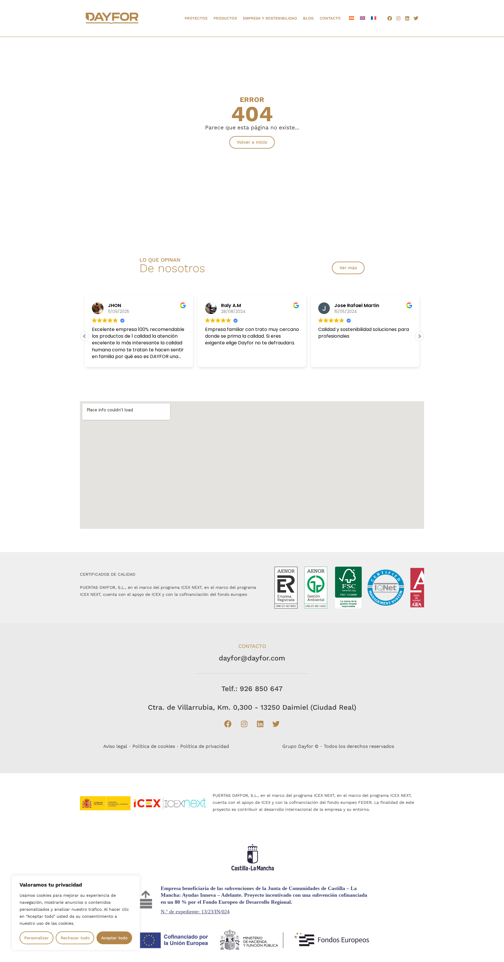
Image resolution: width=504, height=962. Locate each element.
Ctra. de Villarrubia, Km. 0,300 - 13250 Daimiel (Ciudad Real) (252, 707)
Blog (308, 18)
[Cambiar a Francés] (373, 18)
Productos (225, 18)
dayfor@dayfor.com (252, 658)
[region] (76, 912)
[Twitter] (416, 18)
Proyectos (196, 18)
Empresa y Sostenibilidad (270, 18)
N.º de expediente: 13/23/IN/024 (195, 912)
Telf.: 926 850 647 (252, 689)
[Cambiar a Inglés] (362, 18)
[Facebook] (389, 18)
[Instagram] (398, 18)
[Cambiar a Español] (351, 18)
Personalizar (36, 937)
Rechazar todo (75, 937)
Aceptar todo (114, 937)
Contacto (330, 18)
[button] (419, 336)
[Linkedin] (407, 18)
